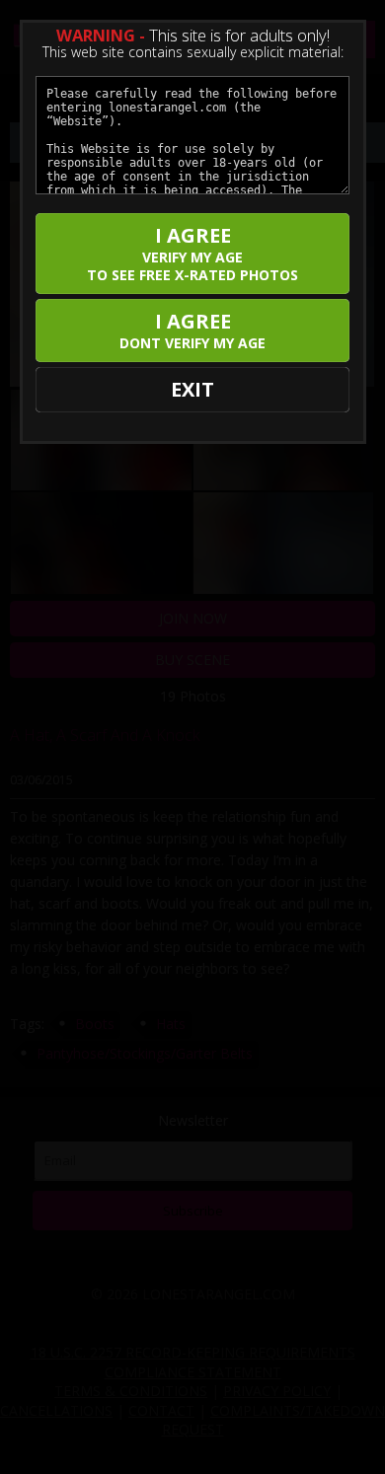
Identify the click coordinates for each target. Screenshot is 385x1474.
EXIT (192, 389)
